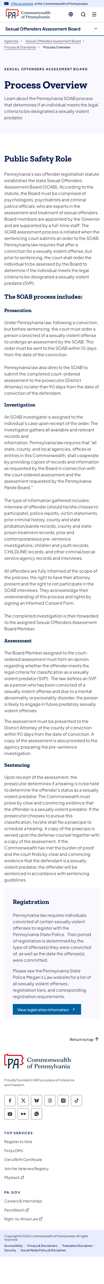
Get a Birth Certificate (23, 1159)
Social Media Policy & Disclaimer (43, 1250)
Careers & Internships (23, 1201)
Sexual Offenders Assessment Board (43, 28)
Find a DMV (13, 1150)
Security (10, 1250)
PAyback (12, 1177)
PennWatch (14, 1210)
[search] (83, 14)
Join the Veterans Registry (26, 1168)
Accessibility (13, 1245)
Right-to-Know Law (21, 1219)
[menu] (94, 14)
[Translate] (71, 14)
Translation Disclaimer (77, 1245)
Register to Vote (18, 1141)
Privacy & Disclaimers (42, 1245)
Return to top (81, 1039)
